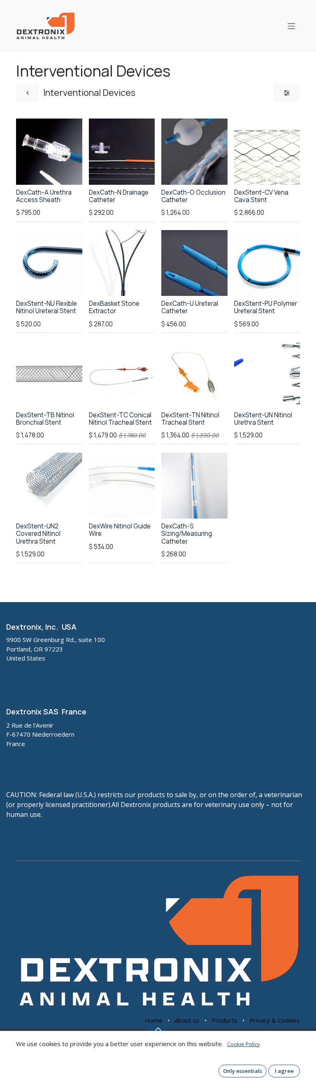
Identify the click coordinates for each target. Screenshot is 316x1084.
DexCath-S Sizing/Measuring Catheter (186, 533)
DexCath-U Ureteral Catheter (189, 307)
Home (154, 1020)
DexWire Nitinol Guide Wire (120, 530)
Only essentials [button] (242, 1071)
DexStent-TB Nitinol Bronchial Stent (45, 419)
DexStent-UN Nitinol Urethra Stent (263, 419)
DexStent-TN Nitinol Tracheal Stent (190, 419)
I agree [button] (284, 1071)
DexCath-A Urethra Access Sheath (44, 196)
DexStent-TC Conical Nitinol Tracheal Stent (120, 419)
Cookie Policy (243, 1044)
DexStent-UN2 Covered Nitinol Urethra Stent (38, 533)
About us (187, 1020)
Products (224, 1020)
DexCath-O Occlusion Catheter (193, 196)
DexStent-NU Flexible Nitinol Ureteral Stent (46, 307)
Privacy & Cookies (274, 1020)
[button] (30, 171)
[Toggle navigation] (291, 25)
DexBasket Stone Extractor (114, 307)
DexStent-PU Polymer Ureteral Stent (265, 307)
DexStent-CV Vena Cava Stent (261, 196)
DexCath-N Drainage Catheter (119, 196)
